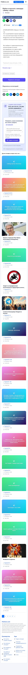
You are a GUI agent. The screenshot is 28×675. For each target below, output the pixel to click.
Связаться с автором (9, 73)
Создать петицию (13, 140)
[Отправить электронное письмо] (11, 20)
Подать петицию (19, 1)
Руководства (6, 636)
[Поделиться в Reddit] (21, 94)
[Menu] (25, 2)
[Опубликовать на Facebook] (10, 94)
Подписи (17, 25)
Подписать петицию (14, 80)
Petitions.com (5, 2)
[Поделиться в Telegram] (17, 94)
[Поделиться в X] (7, 20)
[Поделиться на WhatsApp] (4, 20)
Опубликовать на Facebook (13, 17)
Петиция (7, 25)
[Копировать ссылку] (14, 20)
